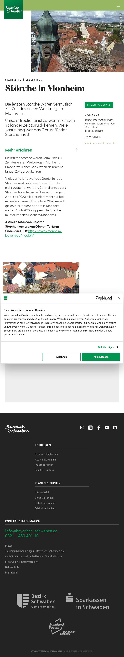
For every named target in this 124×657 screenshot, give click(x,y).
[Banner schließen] (119, 298)
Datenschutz (12, 567)
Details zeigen (106, 347)
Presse (8, 545)
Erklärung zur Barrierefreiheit (21, 561)
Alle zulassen (100, 356)
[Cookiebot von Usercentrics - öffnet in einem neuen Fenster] (98, 298)
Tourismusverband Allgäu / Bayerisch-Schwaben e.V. (35, 551)
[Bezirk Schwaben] (36, 612)
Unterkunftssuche (45, 503)
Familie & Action (44, 470)
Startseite (13, 80)
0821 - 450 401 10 (22, 535)
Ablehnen (61, 356)
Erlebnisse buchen (45, 508)
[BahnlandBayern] (62, 637)
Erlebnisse (34, 80)
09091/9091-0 (93, 137)
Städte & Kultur (44, 464)
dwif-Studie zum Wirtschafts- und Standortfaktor (33, 556)
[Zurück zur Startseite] (62, 9)
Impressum (11, 572)
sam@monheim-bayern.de (100, 143)
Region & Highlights (46, 454)
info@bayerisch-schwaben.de (31, 530)
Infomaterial (42, 492)
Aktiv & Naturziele (45, 459)
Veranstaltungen (44, 497)
